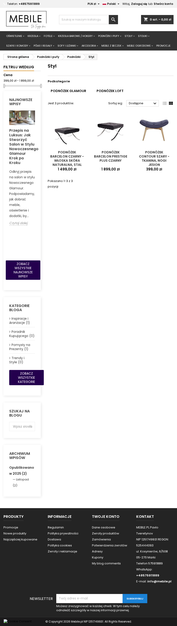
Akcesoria (89, 46)
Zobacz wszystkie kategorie (26, 377)
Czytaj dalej (18, 223)
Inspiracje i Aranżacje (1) (19, 320)
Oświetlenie (14, 36)
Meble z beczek (111, 46)
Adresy (97, 551)
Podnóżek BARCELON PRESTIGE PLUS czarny (110, 156)
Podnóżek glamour (68, 91)
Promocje (10, 527)
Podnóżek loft (110, 91)
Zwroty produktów (105, 533)
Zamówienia (101, 539)
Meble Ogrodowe (139, 46)
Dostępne (143, 103)
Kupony (97, 557)
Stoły (129, 36)
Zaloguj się (139, 4)
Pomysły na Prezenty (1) (19, 347)
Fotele (48, 36)
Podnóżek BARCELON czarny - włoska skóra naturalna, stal (67, 158)
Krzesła (33, 36)
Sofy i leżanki (67, 46)
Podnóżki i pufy (108, 36)
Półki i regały (43, 46)
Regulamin (56, 527)
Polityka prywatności (63, 533)
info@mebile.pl (159, 581)
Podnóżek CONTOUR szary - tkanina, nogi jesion (154, 158)
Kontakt (145, 516)
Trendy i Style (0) (16, 360)
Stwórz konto (163, 4)
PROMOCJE (163, 46)
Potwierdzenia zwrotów (109, 545)
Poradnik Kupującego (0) (22, 333)
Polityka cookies (60, 545)
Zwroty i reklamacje (62, 551)
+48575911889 (29, 4)
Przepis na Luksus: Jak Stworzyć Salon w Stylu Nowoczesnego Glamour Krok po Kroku (22, 146)
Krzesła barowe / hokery (75, 36)
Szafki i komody (17, 46)
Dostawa (54, 539)
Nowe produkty (14, 533)
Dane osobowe (103, 527)
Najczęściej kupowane (20, 539)
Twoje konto (105, 516)
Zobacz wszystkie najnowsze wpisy (23, 270)
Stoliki (142, 36)
